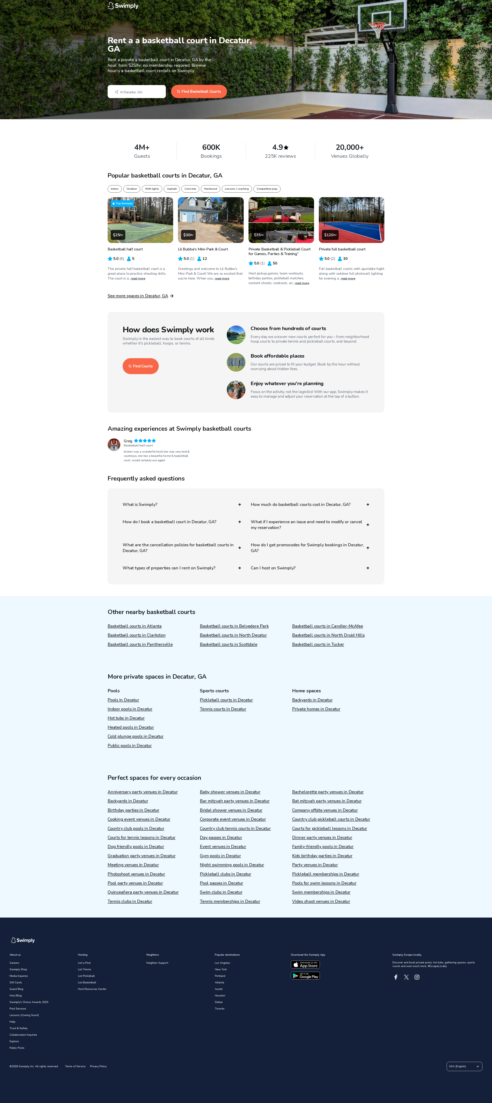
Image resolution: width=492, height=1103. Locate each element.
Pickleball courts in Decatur (226, 700)
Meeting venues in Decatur (133, 865)
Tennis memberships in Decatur (230, 901)
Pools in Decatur (123, 700)
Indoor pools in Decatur (130, 709)
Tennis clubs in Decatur (130, 901)
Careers (14, 963)
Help (12, 1022)
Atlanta (219, 982)
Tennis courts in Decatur (223, 709)
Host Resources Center (92, 989)
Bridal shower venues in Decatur (231, 810)
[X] (406, 977)
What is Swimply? (140, 504)
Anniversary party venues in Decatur (143, 792)
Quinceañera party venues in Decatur (143, 892)
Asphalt (172, 189)
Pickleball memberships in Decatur (325, 874)
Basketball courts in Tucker (318, 644)
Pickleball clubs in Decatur (225, 874)
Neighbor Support (157, 963)
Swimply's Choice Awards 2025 (29, 1002)
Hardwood (210, 189)
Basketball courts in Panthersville (140, 644)
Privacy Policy (98, 1066)
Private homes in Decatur (316, 709)
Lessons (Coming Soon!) (24, 1015)
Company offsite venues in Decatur (325, 810)
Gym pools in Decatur (220, 856)
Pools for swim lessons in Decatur (324, 883)
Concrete (190, 189)
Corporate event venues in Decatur (233, 819)
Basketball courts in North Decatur (233, 635)
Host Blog (16, 995)
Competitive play (267, 189)
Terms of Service (75, 1066)
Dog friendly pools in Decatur (136, 846)
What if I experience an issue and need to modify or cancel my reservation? (306, 525)
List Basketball (87, 982)
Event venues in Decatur (223, 846)
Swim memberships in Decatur (321, 892)
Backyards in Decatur (312, 700)
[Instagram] (417, 977)
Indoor (115, 189)
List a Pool (84, 963)
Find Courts (143, 366)
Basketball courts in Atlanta (135, 626)
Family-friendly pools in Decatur (323, 846)
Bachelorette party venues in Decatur (328, 792)
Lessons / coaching (236, 189)
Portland (220, 976)
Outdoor (132, 189)
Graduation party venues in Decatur (142, 856)
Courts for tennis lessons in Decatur (141, 837)
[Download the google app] (305, 976)
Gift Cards (16, 982)
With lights (152, 189)
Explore (14, 1041)
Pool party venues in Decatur (135, 883)
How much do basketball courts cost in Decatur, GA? (301, 504)
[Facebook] (395, 977)
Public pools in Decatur (130, 745)
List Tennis (84, 969)
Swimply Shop (18, 969)
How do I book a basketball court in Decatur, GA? (169, 522)
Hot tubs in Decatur (126, 718)
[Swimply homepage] (246, 6)
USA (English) (457, 1066)
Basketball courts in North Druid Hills (328, 635)
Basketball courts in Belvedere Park (234, 626)
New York (221, 969)
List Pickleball (86, 976)
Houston (220, 995)
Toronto (219, 1008)
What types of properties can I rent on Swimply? (169, 568)
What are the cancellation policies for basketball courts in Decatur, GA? (178, 548)
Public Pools (17, 1048)
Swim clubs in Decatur (221, 892)
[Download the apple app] (305, 964)
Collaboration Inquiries (23, 1035)
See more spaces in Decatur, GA (138, 296)
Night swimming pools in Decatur (232, 865)
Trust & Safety (18, 1028)
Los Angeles (222, 963)
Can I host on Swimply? (273, 568)
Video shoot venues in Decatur (321, 901)
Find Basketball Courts (201, 91)
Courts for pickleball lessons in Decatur (329, 828)
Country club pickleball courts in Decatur (331, 819)
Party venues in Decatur (315, 865)
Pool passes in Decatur (221, 883)
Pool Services (18, 1008)
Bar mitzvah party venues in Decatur (234, 801)
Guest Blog (16, 989)
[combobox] (137, 91)
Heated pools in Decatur (131, 727)
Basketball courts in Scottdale (228, 644)
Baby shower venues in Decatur (230, 792)
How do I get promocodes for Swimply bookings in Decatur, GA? (307, 548)
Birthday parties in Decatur (133, 810)
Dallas (219, 1002)
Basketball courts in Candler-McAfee (327, 626)
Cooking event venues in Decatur (139, 819)
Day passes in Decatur (221, 837)
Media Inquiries (19, 976)
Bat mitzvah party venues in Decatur (327, 801)
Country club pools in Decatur (136, 828)
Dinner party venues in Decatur (322, 837)
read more (138, 278)
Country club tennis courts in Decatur (235, 828)
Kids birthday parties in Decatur (322, 856)
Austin (219, 989)
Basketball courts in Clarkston (136, 635)
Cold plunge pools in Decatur (136, 736)
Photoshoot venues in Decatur (136, 874)
